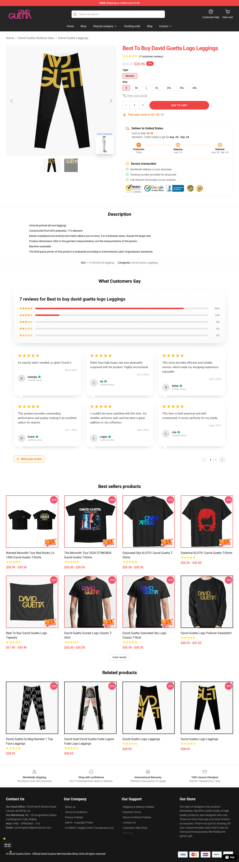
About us (70, 806)
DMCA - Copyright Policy (79, 822)
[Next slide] (111, 101)
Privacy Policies (74, 817)
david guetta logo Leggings (141, 739)
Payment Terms (132, 812)
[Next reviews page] (222, 459)
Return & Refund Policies (137, 817)
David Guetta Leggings (73, 38)
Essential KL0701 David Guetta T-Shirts (206, 553)
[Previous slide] (12, 101)
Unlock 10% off (7, 845)
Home (10, 38)
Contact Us (129, 822)
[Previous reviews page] (204, 459)
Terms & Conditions (76, 812)
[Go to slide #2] (71, 165)
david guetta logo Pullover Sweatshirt (206, 633)
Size (125, 81)
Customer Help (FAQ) (135, 827)
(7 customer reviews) (151, 56)
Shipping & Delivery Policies (138, 806)
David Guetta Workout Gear (36, 38)
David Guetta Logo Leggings (199, 739)
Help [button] (232, 857)
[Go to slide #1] (51, 165)
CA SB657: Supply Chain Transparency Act (89, 827)
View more (119, 657)
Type (125, 69)
